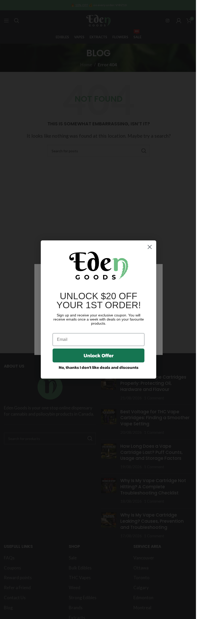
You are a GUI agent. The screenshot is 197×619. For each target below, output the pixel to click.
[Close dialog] (149, 246)
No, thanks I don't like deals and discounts (99, 367)
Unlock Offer (99, 355)
